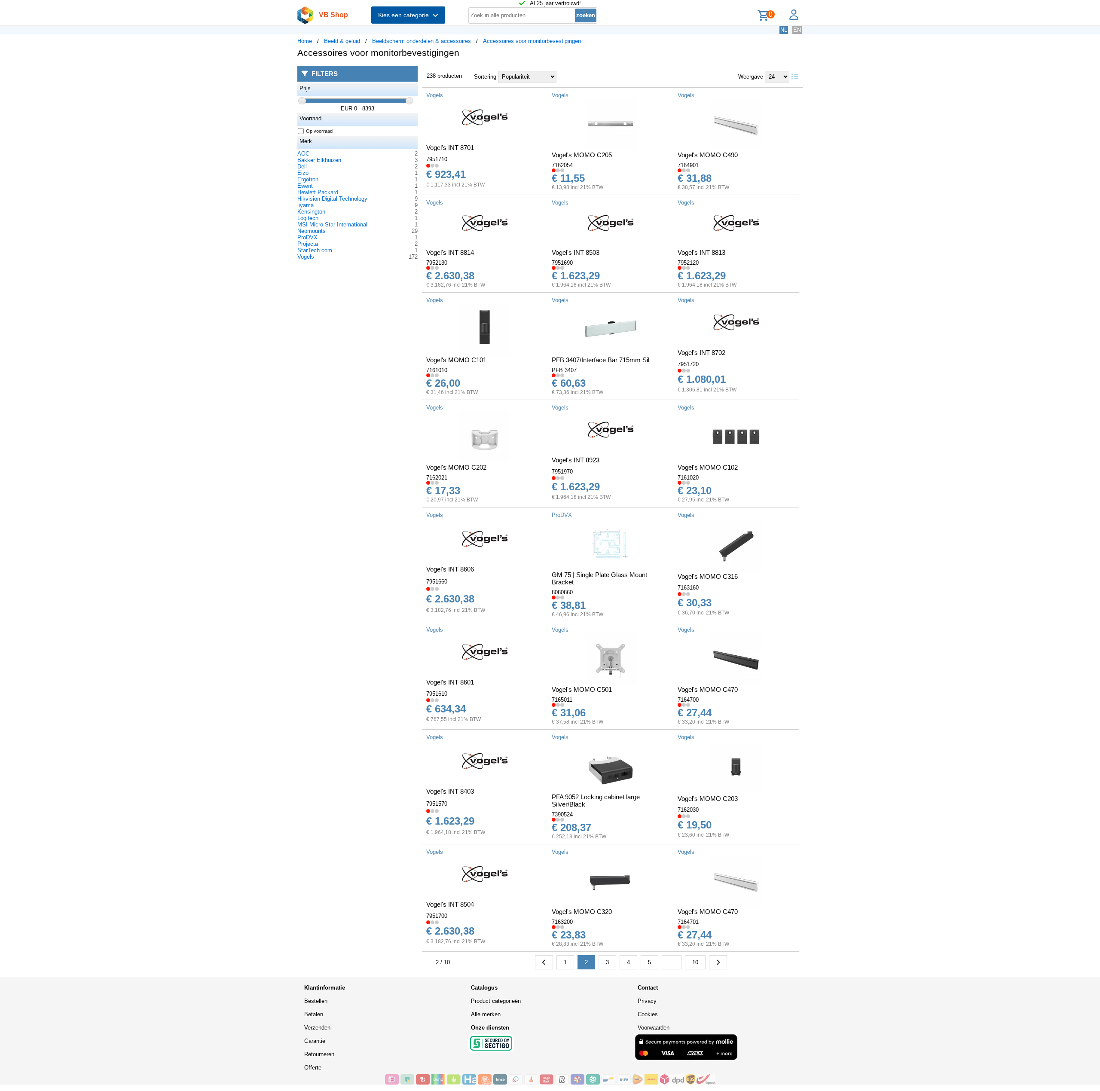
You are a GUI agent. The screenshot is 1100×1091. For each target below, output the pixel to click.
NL (783, 30)
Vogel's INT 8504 (450, 904)
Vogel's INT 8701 (450, 147)
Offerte (312, 1067)
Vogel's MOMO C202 (456, 467)
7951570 (436, 804)
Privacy (647, 1001)
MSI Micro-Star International (332, 224)
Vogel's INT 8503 (575, 252)
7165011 (562, 700)
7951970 (562, 471)
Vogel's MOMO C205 (582, 155)
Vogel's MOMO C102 (708, 467)
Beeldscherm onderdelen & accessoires (421, 41)
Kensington (311, 211)
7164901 (688, 165)
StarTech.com (314, 250)
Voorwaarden (653, 1027)
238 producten (444, 76)
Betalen (313, 1014)
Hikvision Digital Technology (332, 199)
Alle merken (486, 1014)
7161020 (688, 477)
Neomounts (311, 231)
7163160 (688, 587)
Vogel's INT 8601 (450, 682)
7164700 (688, 700)
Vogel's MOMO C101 (456, 360)
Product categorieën (496, 1001)
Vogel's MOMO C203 (708, 798)
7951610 (436, 694)
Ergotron (307, 179)
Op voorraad (319, 131)
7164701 (688, 922)
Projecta (307, 244)
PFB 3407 (564, 370)
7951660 (436, 581)
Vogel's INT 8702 (701, 352)
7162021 (436, 477)
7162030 (688, 810)
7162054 (562, 165)
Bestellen (315, 1001)
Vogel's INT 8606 (450, 569)
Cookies (648, 1014)
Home (304, 41)
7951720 (688, 364)
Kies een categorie (405, 15)
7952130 (436, 263)
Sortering (485, 76)
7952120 (688, 263)
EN (797, 30)
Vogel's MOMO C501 (582, 689)
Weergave (750, 76)
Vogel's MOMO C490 (708, 155)
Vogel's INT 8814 (450, 252)
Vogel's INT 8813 (701, 252)
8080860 (562, 592)
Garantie (314, 1041)
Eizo (303, 173)
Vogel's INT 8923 (575, 460)
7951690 (562, 263)
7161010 (436, 370)
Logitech (307, 218)
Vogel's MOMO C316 (708, 576)
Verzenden (317, 1027)
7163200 (562, 922)
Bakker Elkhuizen (319, 160)
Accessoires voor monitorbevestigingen (532, 41)
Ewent (305, 186)
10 (695, 962)
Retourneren (319, 1054)
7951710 (436, 159)
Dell (302, 166)
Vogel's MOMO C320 (582, 911)
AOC (303, 153)
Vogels (305, 257)
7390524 (562, 814)
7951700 (436, 916)
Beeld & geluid (342, 41)
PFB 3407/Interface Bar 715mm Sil (600, 360)
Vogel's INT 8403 (450, 791)
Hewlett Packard (317, 192)
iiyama (305, 205)
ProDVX (307, 237)
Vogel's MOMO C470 (708, 689)
